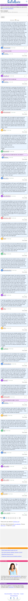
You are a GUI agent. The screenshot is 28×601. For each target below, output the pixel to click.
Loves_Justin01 (6, 513)
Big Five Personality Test (15, 576)
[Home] (14, 1)
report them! (11, 587)
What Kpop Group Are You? (7, 554)
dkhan (4, 130)
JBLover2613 (6, 466)
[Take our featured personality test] (14, 569)
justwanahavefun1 (7, 270)
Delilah (4, 452)
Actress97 (5, 380)
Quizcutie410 (6, 151)
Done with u (6, 178)
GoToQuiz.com (16, 521)
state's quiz (3, 525)
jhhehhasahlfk (6, 396)
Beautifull (5, 493)
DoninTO (5, 415)
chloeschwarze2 (6, 47)
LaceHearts (5, 348)
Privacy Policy (16, 593)
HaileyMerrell (6, 75)
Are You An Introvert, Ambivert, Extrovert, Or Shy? (12, 552)
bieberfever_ (6, 53)
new (18, 20)
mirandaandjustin (7, 363)
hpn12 (4, 238)
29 (19, 517)
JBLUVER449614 (7, 195)
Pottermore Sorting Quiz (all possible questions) (12, 556)
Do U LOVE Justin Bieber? (8, 8)
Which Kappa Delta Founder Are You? (10, 550)
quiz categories (17, 524)
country (13, 525)
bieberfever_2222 (7, 218)
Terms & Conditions (8, 593)
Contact (22, 593)
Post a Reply (24, 55)
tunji (4, 430)
